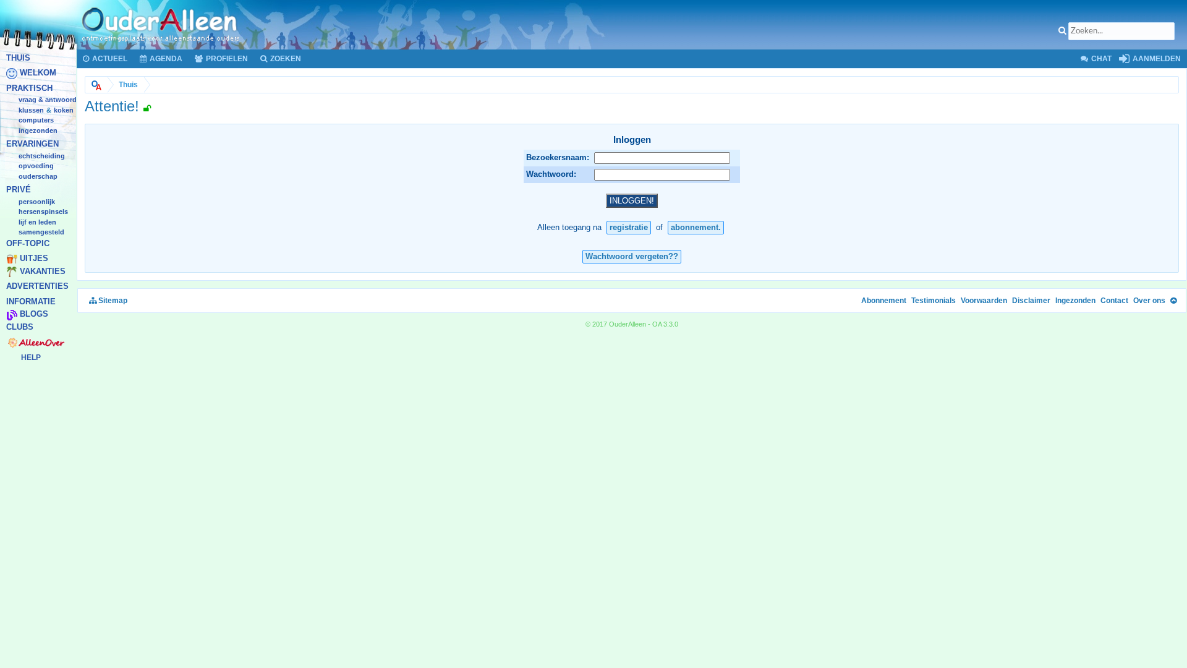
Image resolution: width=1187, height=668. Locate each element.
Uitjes (34, 258)
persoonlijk (37, 201)
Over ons (1149, 300)
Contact (1114, 300)
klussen (31, 110)
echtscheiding (42, 156)
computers (36, 120)
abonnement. (696, 227)
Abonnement (883, 300)
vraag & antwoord (48, 100)
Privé (18, 190)
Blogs (34, 314)
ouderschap (38, 176)
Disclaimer (1031, 300)
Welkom (38, 73)
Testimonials (933, 300)
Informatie (31, 301)
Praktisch (29, 88)
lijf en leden (37, 222)
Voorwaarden (984, 300)
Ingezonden (38, 130)
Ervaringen (32, 144)
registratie (629, 227)
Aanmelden (1156, 58)
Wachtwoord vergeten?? (631, 256)
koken (64, 110)
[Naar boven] (1173, 300)
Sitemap (111, 300)
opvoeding (36, 166)
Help (31, 357)
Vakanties (43, 271)
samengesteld (41, 232)
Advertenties (37, 286)
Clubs (19, 327)
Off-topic (27, 243)
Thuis (18, 57)
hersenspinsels (43, 212)
